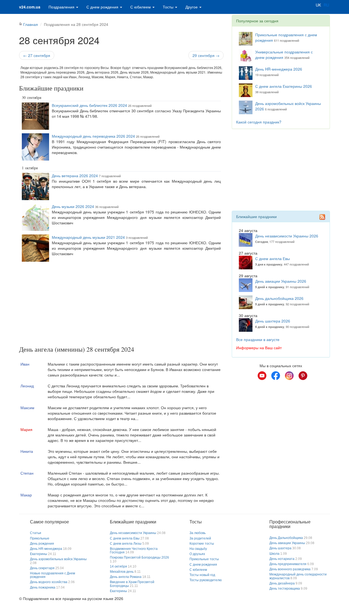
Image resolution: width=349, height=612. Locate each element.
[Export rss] (322, 217)
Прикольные (39, 538)
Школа (274, 554)
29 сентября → (205, 55)
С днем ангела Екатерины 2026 (283, 86)
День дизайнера (282, 583)
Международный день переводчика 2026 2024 (93, 136)
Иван (24, 364)
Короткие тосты (201, 543)
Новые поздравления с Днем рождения (52, 575)
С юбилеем (141, 7)
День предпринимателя (287, 564)
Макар (26, 495)
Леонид (27, 385)
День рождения (42, 543)
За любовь (197, 533)
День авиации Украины (287, 543)
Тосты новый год (202, 575)
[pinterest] (303, 375)
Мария (26, 429)
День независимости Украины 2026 (286, 236)
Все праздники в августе (257, 339)
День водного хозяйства (48, 582)
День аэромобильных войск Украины (58, 559)
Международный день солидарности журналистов (298, 576)
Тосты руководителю (205, 580)
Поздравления (62, 7)
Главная (30, 24)
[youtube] (262, 375)
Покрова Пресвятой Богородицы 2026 (139, 557)
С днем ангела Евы (272, 258)
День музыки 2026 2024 (73, 206)
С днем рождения (102, 7)
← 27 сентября (36, 55)
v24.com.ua (29, 7)
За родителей (200, 538)
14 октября (118, 566)
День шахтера (280, 548)
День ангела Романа (126, 577)
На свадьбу (198, 549)
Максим (27, 407)
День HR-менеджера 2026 (278, 69)
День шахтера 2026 (272, 321)
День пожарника (42, 587)
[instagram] (289, 375)
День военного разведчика (290, 569)
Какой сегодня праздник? (258, 122)
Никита (26, 451)
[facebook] (275, 375)
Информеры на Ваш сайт (259, 347)
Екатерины (38, 554)
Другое (192, 7)
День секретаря (42, 568)
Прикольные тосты (204, 559)
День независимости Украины (133, 533)
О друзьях (197, 554)
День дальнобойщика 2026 (279, 298)
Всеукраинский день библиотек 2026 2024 (89, 105)
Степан (27, 473)
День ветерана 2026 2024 (75, 175)
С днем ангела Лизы (126, 543)
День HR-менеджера (46, 549)
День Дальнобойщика (286, 538)
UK (318, 5)
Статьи (35, 533)
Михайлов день (122, 572)
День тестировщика (284, 588)
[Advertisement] (121, 305)
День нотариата (281, 559)
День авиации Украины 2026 (280, 281)
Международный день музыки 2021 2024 (88, 237)
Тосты (168, 7)
